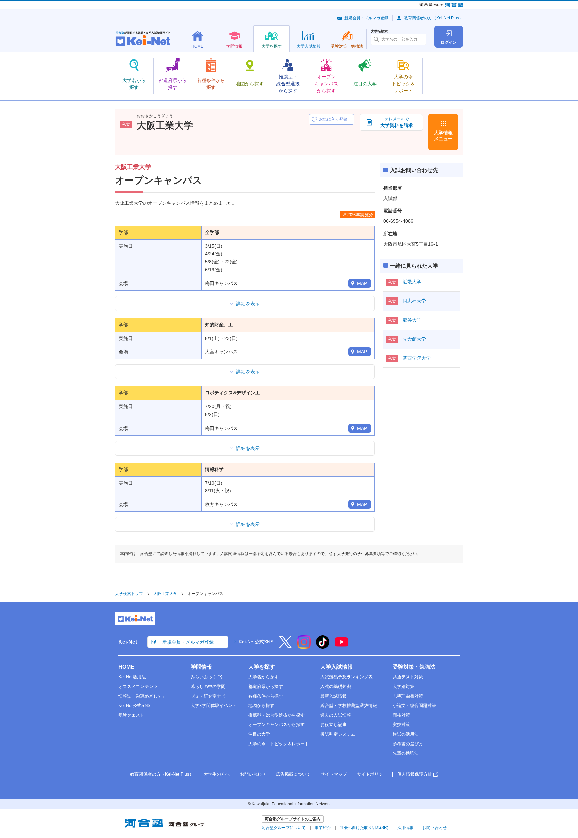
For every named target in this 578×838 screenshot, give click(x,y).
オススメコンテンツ (138, 686)
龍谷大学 (412, 320)
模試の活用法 (406, 734)
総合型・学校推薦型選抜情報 (348, 705)
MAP (362, 283)
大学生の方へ (217, 774)
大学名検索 (379, 31)
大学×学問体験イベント (214, 705)
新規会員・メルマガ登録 (366, 18)
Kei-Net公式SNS (256, 641)
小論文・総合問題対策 (414, 705)
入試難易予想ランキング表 (346, 676)
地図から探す (261, 705)
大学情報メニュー (443, 135)
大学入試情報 (336, 667)
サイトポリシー (372, 774)
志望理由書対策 (408, 696)
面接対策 (401, 715)
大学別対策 (403, 686)
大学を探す (261, 667)
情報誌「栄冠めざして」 (142, 696)
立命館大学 (414, 339)
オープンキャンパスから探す (276, 724)
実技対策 (401, 724)
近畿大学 (412, 281)
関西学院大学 (417, 358)
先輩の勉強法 (406, 753)
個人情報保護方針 (414, 774)
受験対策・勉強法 (414, 667)
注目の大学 (259, 734)
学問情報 (201, 667)
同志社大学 (414, 301)
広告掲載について (293, 774)
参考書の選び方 (408, 743)
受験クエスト (131, 715)
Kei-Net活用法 (132, 676)
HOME (126, 667)
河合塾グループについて (284, 827)
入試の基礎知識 (335, 686)
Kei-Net (127, 642)
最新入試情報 (333, 696)
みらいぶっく (204, 676)
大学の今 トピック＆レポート (278, 743)
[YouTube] (341, 646)
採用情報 (405, 827)
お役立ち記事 (333, 724)
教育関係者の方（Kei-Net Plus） (433, 18)
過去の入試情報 (335, 715)
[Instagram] (304, 646)
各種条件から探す (265, 696)
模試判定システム (337, 734)
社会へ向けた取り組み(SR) (364, 827)
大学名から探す (263, 676)
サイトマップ (334, 774)
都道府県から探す (265, 686)
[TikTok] (322, 646)
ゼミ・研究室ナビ (208, 696)
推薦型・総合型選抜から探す (276, 715)
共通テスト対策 (408, 676)
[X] (285, 646)
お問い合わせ (253, 774)
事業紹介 (323, 827)
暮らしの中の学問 (208, 686)
